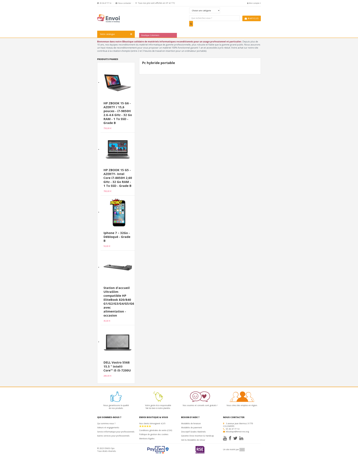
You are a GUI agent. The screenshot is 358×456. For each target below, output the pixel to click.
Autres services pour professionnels (113, 435)
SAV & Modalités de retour (193, 440)
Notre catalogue (107, 34)
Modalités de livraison (191, 423)
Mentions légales (147, 438)
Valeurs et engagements (108, 427)
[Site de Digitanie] (242, 449)
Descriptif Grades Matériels (193, 431)
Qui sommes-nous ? (106, 423)
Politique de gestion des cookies (153, 434)
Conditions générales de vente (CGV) (155, 430)
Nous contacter (124, 3)
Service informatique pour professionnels (115, 431)
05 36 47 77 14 (105, 3)
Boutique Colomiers (150, 35)
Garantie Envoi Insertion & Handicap (197, 435)
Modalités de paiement (191, 427)
